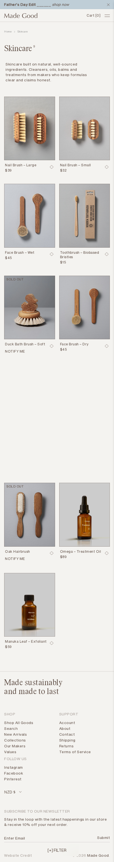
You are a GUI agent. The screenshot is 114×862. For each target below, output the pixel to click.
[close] (107, 4)
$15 (63, 262)
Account (67, 722)
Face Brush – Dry (74, 344)
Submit (102, 837)
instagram (13, 767)
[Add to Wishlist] (52, 167)
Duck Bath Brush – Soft (25, 344)
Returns (66, 746)
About (65, 728)
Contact (67, 734)
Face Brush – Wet (19, 252)
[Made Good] (43, 15)
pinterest (13, 779)
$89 (63, 557)
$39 (8, 170)
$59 (8, 647)
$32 (63, 170)
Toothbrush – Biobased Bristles (79, 254)
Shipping (67, 740)
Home (8, 31)
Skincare (22, 31)
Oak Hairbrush (17, 551)
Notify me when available (27, 352)
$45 (8, 258)
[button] (57, 850)
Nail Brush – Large (20, 165)
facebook (13, 773)
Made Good (98, 855)
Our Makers (14, 746)
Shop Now (21, 460)
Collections (15, 740)
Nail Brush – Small (75, 165)
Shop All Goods (18, 722)
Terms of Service (75, 752)
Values (10, 752)
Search (11, 728)
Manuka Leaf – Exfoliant (26, 641)
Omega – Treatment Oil (80, 551)
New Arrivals (15, 734)
